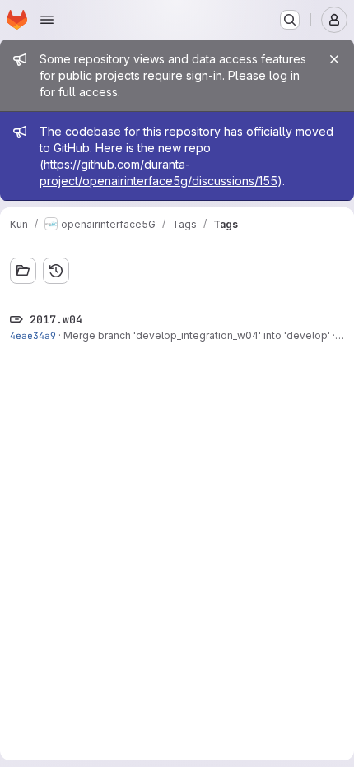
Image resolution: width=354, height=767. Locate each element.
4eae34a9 (33, 335)
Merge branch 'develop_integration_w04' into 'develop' (196, 335)
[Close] (334, 59)
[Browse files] (23, 271)
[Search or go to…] (290, 20)
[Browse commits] (56, 271)
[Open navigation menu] (47, 20)
